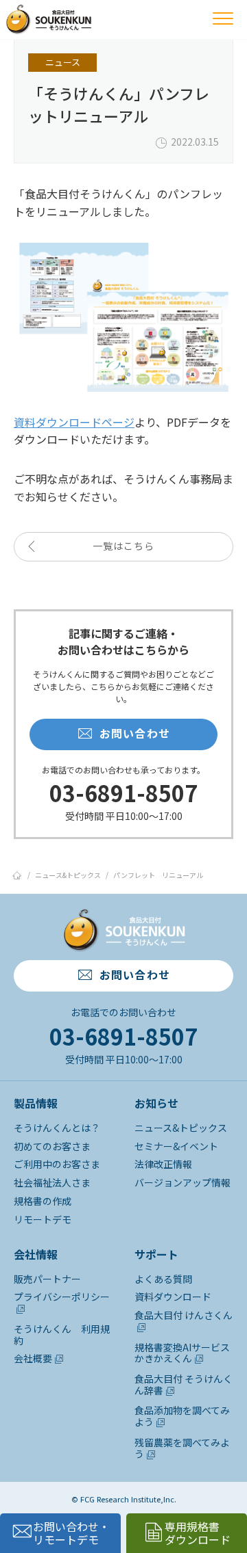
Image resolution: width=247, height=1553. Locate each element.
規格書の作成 (42, 1201)
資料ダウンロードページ (74, 422)
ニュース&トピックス (68, 875)
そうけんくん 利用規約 (62, 1334)
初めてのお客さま (52, 1146)
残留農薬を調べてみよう (182, 1448)
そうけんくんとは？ (57, 1127)
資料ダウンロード (172, 1296)
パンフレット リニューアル (158, 875)
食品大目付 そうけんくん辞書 (183, 1384)
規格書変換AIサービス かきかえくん (182, 1353)
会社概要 (33, 1358)
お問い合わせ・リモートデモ (71, 1533)
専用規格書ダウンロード (198, 1533)
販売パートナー (47, 1279)
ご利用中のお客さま (57, 1164)
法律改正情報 (163, 1164)
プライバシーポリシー (62, 1296)
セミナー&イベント (176, 1146)
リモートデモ (42, 1219)
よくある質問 (163, 1279)
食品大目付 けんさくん (183, 1315)
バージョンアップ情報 (182, 1182)
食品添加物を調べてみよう (182, 1416)
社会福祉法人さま (52, 1182)
